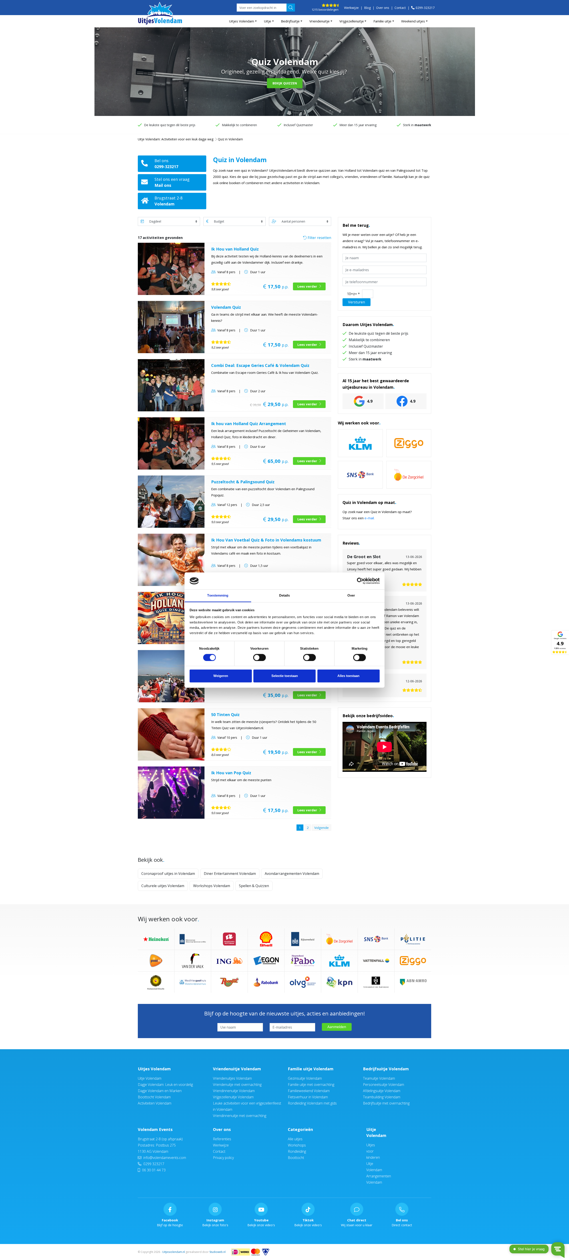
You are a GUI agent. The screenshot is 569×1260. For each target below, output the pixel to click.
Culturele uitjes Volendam (162, 885)
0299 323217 (153, 1163)
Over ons (382, 8)
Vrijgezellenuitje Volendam (233, 1097)
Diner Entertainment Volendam (230, 873)
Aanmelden (336, 1026)
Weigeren (220, 676)
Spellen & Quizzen (254, 885)
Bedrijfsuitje (290, 21)
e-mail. (370, 518)
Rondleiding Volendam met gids (312, 1103)
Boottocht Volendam (154, 1097)
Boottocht (296, 1157)
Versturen (356, 302)
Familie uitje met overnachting (311, 1084)
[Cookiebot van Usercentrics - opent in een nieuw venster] (360, 580)
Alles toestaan (348, 676)
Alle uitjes (295, 1139)
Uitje (267, 21)
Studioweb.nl (217, 1252)
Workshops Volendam (211, 885)
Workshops (297, 1145)
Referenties (222, 1139)
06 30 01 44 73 (153, 1170)
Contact (400, 8)
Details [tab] (284, 595)
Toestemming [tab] (217, 595)
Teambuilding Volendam (381, 1097)
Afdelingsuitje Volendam (381, 1090)
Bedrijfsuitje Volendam (386, 1068)
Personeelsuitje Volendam (383, 1084)
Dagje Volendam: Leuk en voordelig (165, 1084)
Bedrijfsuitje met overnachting (386, 1103)
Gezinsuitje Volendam (305, 1078)
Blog (367, 8)
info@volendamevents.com (164, 1157)
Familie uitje (382, 21)
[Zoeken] (291, 8)
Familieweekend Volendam (309, 1090)
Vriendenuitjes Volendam (232, 1078)
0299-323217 (425, 8)
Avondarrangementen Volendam (292, 873)
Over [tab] (351, 595)
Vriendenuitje (319, 21)
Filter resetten (319, 237)
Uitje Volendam (149, 1078)
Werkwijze (351, 8)
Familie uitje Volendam (310, 1068)
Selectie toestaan (284, 676)
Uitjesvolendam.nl (173, 1252)
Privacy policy (223, 1157)
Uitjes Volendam (241, 21)
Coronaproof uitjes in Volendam (168, 873)
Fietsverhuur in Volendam (308, 1097)
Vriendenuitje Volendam (237, 1068)
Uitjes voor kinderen (373, 1151)
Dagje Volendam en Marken (160, 1090)
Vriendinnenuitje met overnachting (239, 1115)
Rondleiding (297, 1151)
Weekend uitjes (413, 21)
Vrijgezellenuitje (351, 21)
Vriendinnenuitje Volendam (234, 1090)
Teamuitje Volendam (379, 1078)
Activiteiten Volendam (154, 1103)
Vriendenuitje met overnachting (237, 1084)
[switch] (259, 657)
